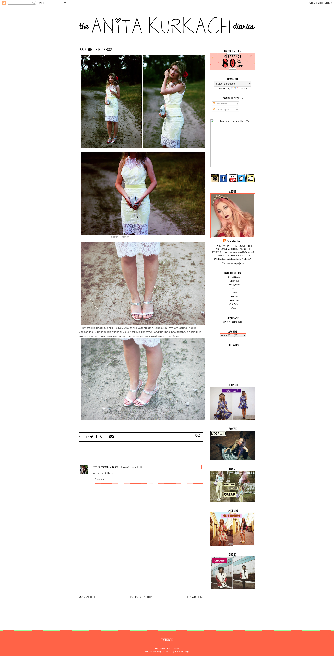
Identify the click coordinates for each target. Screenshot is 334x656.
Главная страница (140, 597)
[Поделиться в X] (92, 437)
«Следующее (87, 597)
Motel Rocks (234, 277)
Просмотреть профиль (233, 263)
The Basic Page (182, 651)
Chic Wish (234, 304)
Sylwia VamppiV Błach (105, 466)
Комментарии (222, 109)
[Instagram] (214, 181)
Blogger (160, 651)
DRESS (114, 237)
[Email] (250, 181)
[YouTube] (232, 181)
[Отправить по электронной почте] (111, 437)
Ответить (99, 479)
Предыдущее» (194, 597)
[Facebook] (223, 181)
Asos (234, 288)
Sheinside (234, 300)
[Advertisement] (145, 564)
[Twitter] (241, 181)
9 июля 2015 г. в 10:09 (131, 467)
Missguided (234, 284)
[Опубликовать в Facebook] (96, 437)
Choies (234, 292)
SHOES (125, 237)
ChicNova (234, 280)
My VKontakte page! (233, 321)
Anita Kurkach (234, 241)
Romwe (234, 296)
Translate (242, 88)
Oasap (234, 308)
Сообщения (221, 103)
